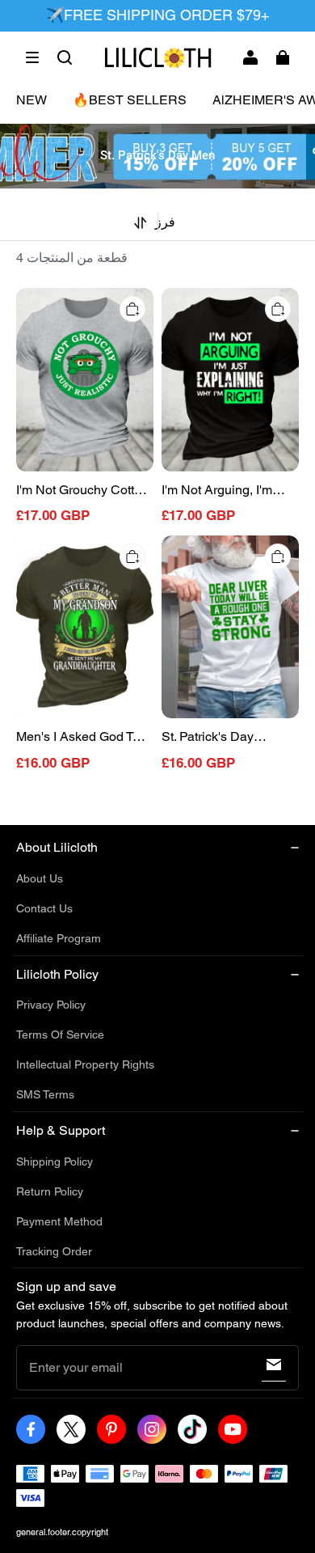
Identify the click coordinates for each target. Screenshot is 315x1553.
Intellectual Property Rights (85, 1064)
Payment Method (59, 1221)
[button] (32, 57)
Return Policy (49, 1191)
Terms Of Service (60, 1034)
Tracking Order (54, 1251)
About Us (39, 878)
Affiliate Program (58, 938)
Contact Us (44, 908)
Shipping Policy (54, 1161)
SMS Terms (45, 1094)
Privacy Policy (51, 1004)
